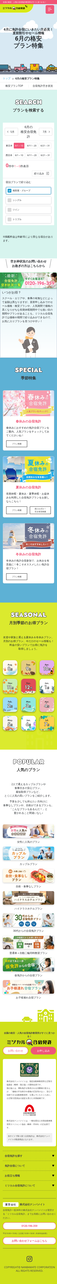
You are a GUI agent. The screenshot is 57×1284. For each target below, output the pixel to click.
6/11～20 (31, 145)
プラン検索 (17, 443)
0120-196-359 (29, 1226)
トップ (6, 78)
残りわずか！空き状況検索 (40, 510)
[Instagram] (29, 1258)
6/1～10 (19, 155)
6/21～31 (45, 145)
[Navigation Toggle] (50, 9)
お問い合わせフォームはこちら (29, 1240)
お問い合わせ (15, 1050)
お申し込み (43, 1050)
